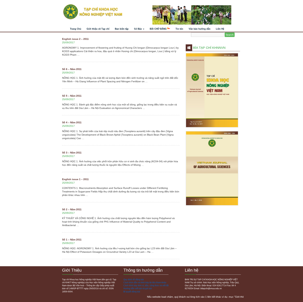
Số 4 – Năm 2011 (72, 122)
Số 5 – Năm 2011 (72, 95)
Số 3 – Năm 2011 (72, 152)
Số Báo (138, 29)
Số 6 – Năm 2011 (72, 69)
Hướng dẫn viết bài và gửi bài (137, 288)
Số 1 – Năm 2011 (72, 239)
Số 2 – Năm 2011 (72, 209)
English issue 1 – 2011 (75, 179)
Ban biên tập (122, 29)
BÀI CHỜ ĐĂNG (158, 29)
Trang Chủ (75, 29)
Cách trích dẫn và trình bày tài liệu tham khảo (144, 282)
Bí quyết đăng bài (131, 291)
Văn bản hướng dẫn (199, 29)
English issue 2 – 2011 (75, 39)
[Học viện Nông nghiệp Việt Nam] (105, 12)
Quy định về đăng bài (133, 279)
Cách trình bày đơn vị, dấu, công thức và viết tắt (146, 285)
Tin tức (179, 29)
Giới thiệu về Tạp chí (98, 29)
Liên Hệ (220, 29)
